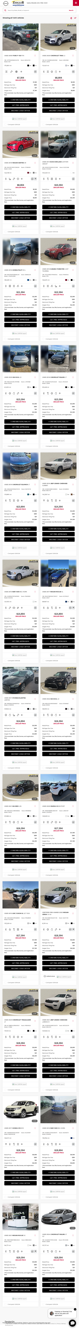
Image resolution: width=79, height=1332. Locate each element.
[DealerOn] (10, 1321)
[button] (37, 37)
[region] (20, 89)
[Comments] (35, 71)
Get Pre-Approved (20, 105)
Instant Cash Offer (20, 110)
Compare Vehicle (14, 124)
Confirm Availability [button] (20, 100)
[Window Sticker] (35, 179)
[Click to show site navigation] (76, 3)
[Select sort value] (74, 18)
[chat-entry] (72, 1323)
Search (71, 10)
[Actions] (35, 55)
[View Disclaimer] (21, 72)
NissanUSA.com (9, 1325)
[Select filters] (71, 17)
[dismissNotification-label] (75, 1309)
